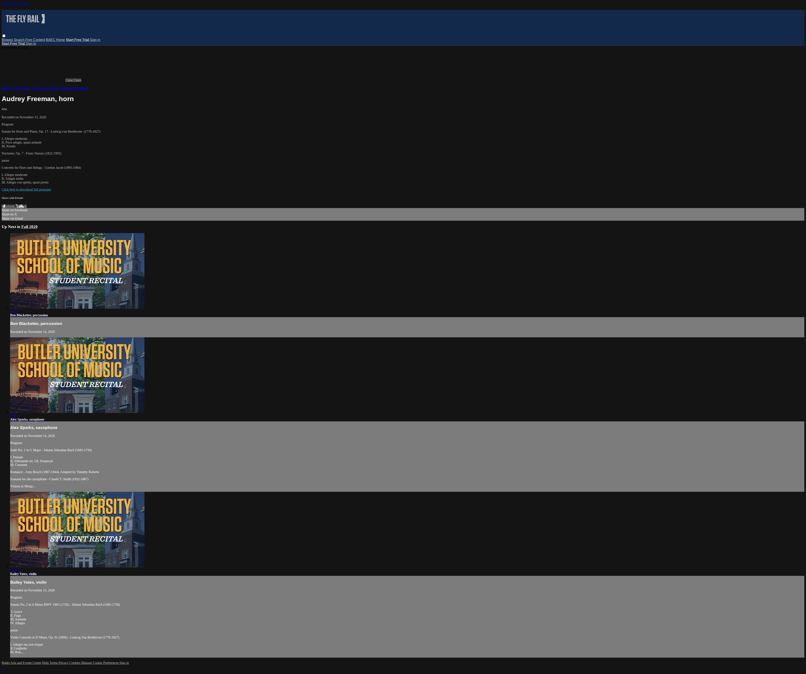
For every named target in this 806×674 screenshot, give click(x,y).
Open (77, 80)
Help (46, 663)
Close (69, 80)
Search (19, 40)
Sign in (95, 40)
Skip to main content (15, 3)
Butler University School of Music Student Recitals (45, 88)
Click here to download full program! (26, 189)
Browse (8, 40)
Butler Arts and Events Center (21, 663)
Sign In (31, 43)
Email (23, 206)
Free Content (35, 40)
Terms (54, 663)
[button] (4, 35)
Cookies (75, 663)
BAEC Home (55, 40)
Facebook (9, 206)
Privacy (64, 663)
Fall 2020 (29, 226)
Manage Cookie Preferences (100, 663)
